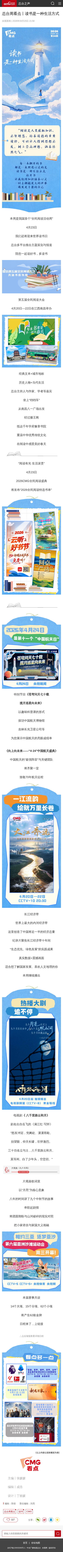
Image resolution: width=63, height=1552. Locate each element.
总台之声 (24, 3)
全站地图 (35, 1543)
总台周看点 (9, 1511)
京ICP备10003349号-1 (16, 1548)
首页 (25, 1543)
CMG (29, 1511)
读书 (21, 1511)
